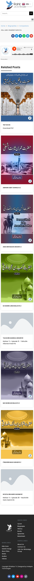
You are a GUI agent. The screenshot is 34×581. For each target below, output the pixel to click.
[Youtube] (17, 576)
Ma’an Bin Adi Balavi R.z (11, 403)
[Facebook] (9, 576)
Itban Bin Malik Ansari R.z (12, 462)
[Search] (31, 13)
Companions (24, 26)
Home (3, 26)
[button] (32, 19)
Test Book (6, 125)
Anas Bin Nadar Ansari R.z (12, 247)
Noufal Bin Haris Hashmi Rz (12, 494)
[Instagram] (21, 576)
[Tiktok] (25, 576)
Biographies (12, 26)
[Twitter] (13, 576)
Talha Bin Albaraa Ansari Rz (13, 338)
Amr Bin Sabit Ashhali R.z (12, 188)
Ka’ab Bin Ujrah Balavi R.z (12, 306)
